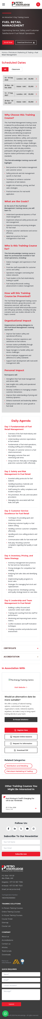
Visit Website (19, 687)
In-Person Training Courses (12, 908)
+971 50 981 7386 (16, 882)
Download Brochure (24, 42)
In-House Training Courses (12, 915)
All (5, 69)
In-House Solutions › (21, 719)
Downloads (6, 955)
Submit (11, 1004)
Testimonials (6, 951)
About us (5, 937)
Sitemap (5, 923)
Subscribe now (21, 854)
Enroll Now (8, 42)
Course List (6, 926)
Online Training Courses (11, 912)
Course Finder (7, 919)
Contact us (6, 944)
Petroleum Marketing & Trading (21, 52)
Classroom (16, 69)
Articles (5, 947)
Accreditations (7, 940)
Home (4, 52)
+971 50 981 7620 (16, 886)
